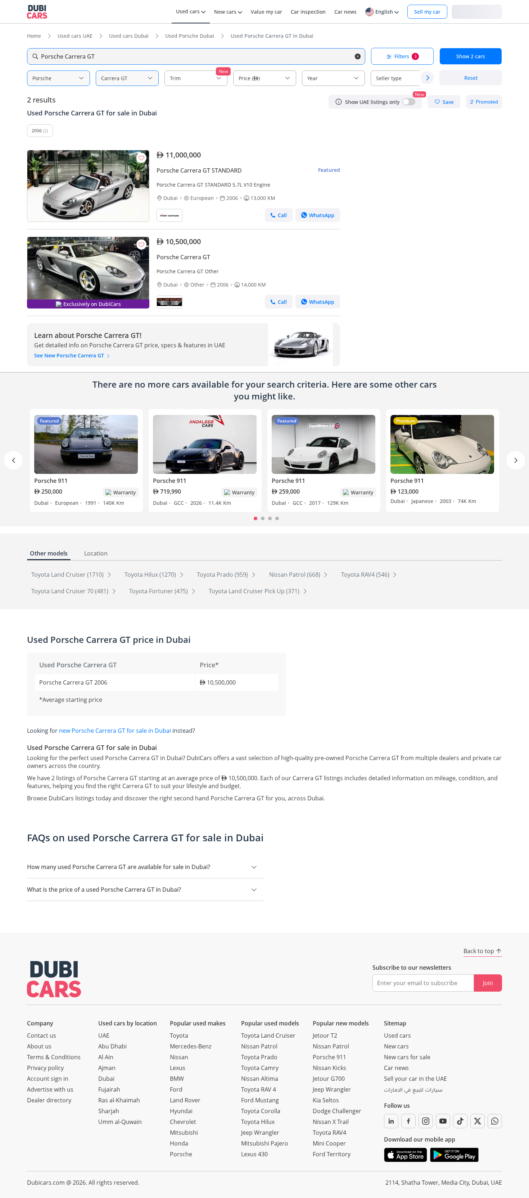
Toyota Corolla (260, 1111)
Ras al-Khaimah (119, 1100)
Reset (471, 77)
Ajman (107, 1068)
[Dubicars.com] (54, 979)
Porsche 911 (329, 1057)
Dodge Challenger (337, 1111)
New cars (396, 1046)
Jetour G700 (329, 1079)
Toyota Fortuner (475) (159, 591)
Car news (396, 1068)
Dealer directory (49, 1100)
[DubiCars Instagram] (425, 1121)
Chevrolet (183, 1122)
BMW (177, 1079)
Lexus (177, 1068)
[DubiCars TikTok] (460, 1121)
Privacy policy (45, 1068)
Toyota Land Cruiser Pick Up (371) (255, 591)
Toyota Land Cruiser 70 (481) (70, 591)
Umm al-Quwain (120, 1122)
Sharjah (108, 1111)
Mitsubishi (184, 1133)
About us (39, 1046)
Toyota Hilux (258, 1122)
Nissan (179, 1057)
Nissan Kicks (329, 1068)
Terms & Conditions (54, 1057)
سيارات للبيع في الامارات (413, 1091)
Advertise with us (50, 1089)
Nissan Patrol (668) (295, 575)
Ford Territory (332, 1154)
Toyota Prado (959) (223, 575)
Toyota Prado (259, 1057)
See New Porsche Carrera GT (69, 355)
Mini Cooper (329, 1143)
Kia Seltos (326, 1100)
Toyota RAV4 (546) (366, 575)
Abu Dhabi (112, 1046)
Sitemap (395, 1023)
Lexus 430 (254, 1154)
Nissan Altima (259, 1079)
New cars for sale (407, 1057)
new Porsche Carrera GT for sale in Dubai (115, 731)
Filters (405, 56)
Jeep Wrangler (260, 1133)
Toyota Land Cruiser (268, 1035)
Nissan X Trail (331, 1122)
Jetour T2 (325, 1035)
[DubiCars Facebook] (408, 1121)
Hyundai (181, 1111)
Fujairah (109, 1089)
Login (476, 11)
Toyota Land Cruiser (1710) (68, 575)
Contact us (41, 1035)
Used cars (397, 1035)
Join (488, 983)
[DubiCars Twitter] (477, 1121)
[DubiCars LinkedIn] (391, 1121)
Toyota (179, 1035)
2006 (37, 131)
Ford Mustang (260, 1100)
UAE (103, 1035)
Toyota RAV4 (329, 1133)
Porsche (181, 1154)
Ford (176, 1089)
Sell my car (427, 11)
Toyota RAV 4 (258, 1089)
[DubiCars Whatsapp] (494, 1121)
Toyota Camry (260, 1068)
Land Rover (185, 1100)
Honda (179, 1143)
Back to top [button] (479, 951)
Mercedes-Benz (190, 1046)
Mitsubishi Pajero (264, 1143)
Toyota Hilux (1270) (151, 575)
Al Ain (105, 1057)
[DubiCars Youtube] (443, 1121)
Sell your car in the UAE (415, 1079)
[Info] (338, 101)
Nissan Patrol (259, 1046)
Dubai (106, 1079)
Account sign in (47, 1079)
